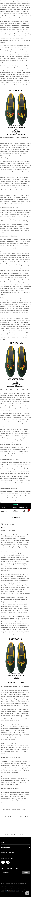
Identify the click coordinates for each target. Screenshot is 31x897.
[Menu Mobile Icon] (2, 511)
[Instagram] (8, 862)
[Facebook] (3, 862)
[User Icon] (24, 511)
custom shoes (16, 809)
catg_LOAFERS (7, 809)
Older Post (7, 816)
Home (7, 834)
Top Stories (14, 834)
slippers (23, 809)
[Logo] (15, 511)
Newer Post (24, 816)
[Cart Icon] (28, 511)
